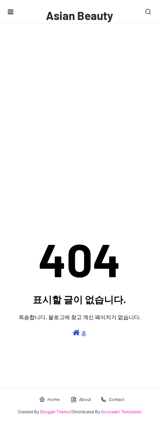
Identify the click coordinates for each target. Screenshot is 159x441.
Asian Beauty (79, 15)
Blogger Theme (55, 411)
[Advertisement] (79, 106)
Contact (116, 399)
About (85, 399)
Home (53, 399)
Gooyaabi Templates (121, 411)
